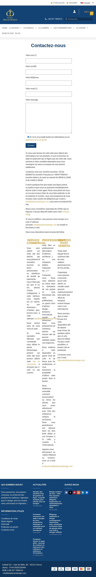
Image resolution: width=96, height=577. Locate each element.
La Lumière (43, 28)
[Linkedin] (82, 492)
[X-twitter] (70, 492)
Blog (17, 33)
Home (4, 28)
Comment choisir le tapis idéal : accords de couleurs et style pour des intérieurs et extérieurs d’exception (39, 546)
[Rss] (78, 492)
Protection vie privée (9, 527)
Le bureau (28, 28)
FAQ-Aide (5, 524)
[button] (74, 12)
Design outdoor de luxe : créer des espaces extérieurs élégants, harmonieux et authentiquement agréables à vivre (56, 499)
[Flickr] (87, 492)
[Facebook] (66, 492)
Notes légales (7, 521)
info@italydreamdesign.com (37, 202)
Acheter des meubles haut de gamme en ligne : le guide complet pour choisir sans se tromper (39, 498)
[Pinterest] (74, 492)
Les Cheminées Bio (63, 28)
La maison (14, 28)
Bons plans (8, 33)
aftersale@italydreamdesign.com (71, 360)
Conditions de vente (9, 519)
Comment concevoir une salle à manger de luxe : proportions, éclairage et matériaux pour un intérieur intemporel (39, 522)
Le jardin (80, 28)
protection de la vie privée (36, 140)
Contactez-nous (7, 530)
